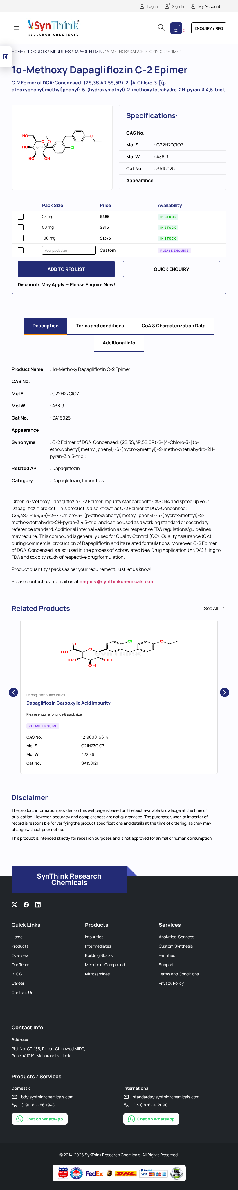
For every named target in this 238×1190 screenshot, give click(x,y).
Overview (20, 955)
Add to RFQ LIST (66, 269)
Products (36, 51)
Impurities (60, 51)
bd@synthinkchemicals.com (47, 1097)
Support (166, 964)
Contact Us (22, 992)
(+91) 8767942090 (150, 1105)
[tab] (45, 326)
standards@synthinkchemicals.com (166, 1097)
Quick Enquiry (171, 269)
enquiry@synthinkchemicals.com (117, 581)
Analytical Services (176, 936)
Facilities (167, 955)
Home (17, 51)
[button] (16, 28)
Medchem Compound (105, 964)
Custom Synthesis (176, 946)
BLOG (17, 974)
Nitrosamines (97, 974)
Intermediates (98, 946)
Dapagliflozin (87, 51)
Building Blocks (99, 955)
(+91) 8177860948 (38, 1105)
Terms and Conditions (179, 974)
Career (18, 983)
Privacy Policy (171, 983)
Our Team (20, 964)
